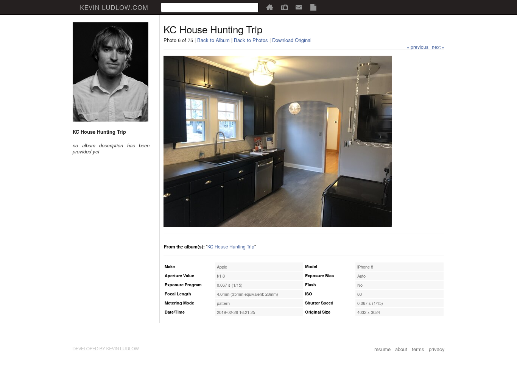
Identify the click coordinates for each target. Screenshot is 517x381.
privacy (437, 349)
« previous (417, 47)
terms (418, 349)
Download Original (291, 40)
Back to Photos (251, 40)
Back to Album (213, 40)
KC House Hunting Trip (230, 246)
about (401, 349)
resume (382, 349)
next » (438, 47)
